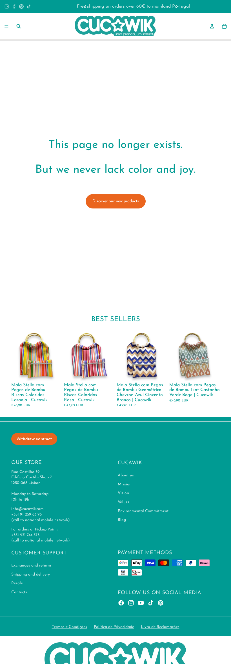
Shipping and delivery (30, 574)
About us (126, 475)
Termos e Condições (69, 627)
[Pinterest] (21, 6)
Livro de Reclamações (160, 627)
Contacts (19, 592)
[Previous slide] (85, 6)
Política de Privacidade (114, 627)
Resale (17, 583)
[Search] (18, 26)
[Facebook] (14, 6)
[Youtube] (140, 602)
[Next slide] (177, 6)
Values (123, 502)
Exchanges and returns (31, 565)
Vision (123, 493)
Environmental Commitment (143, 511)
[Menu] (6, 26)
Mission (125, 484)
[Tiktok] (150, 602)
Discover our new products (115, 201)
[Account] (212, 26)
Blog (122, 520)
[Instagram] (7, 6)
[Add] (53, 372)
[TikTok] (28, 6)
